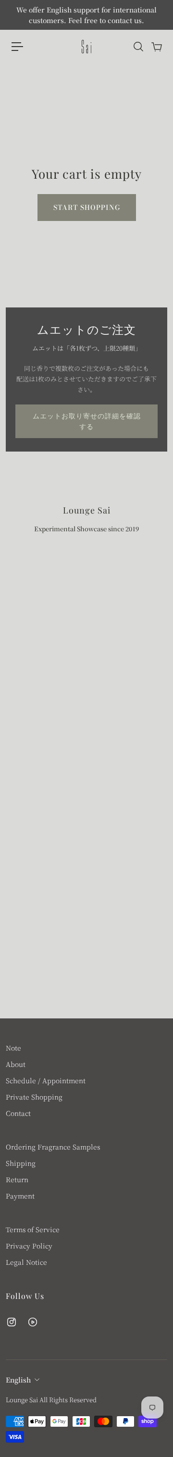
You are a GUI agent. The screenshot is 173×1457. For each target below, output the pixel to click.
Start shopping (86, 207)
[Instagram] (11, 1322)
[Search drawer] (138, 46)
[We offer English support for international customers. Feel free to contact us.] (86, 14)
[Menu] (17, 46)
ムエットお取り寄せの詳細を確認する (87, 421)
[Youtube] (32, 1322)
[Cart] (156, 46)
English (18, 1379)
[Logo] (86, 46)
